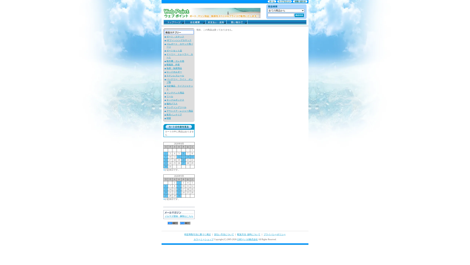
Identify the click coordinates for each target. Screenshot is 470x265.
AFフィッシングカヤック (179, 40)
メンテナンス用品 (175, 92)
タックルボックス (175, 100)
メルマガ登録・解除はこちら (179, 216)
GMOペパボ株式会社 (247, 239)
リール (170, 96)
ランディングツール (176, 107)
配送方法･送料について (248, 234)
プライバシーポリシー (275, 234)
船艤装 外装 (173, 64)
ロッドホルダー (174, 72)
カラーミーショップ (204, 239)
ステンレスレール (175, 75)
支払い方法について (224, 234)
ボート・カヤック (175, 36)
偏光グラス (172, 103)
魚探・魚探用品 (174, 68)
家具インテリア (174, 114)
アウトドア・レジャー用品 (180, 111)
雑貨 (169, 118)
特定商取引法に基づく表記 (197, 234)
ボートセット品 (174, 50)
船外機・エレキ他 (175, 61)
